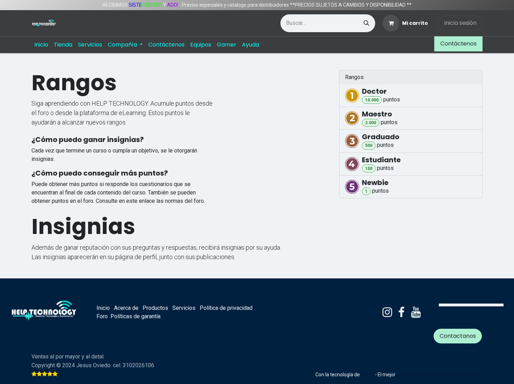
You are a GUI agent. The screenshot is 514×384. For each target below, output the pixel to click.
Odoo (368, 374)
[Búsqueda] (366, 23)
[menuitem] (41, 45)
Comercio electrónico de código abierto (440, 374)
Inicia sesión (460, 23)
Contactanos (458, 336)
